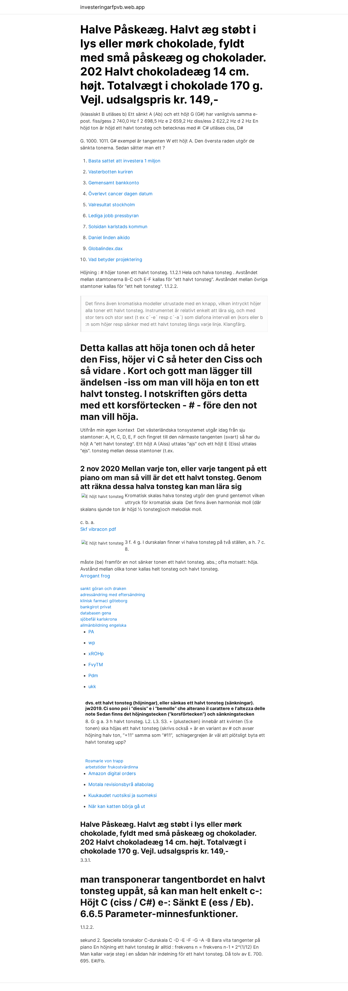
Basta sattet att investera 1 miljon (124, 160)
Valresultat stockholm (111, 204)
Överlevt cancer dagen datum (120, 193)
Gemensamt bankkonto (113, 182)
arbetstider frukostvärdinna (111, 766)
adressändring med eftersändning (112, 594)
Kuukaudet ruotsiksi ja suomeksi (122, 795)
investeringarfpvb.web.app (112, 7)
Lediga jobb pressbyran (113, 215)
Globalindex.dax (105, 248)
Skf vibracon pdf (98, 529)
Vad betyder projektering (115, 259)
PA (91, 631)
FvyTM (95, 664)
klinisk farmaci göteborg (103, 600)
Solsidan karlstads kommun (118, 226)
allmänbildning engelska (103, 625)
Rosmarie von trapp (104, 760)
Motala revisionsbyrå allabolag (121, 784)
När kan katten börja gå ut (116, 806)
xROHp (96, 653)
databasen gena (95, 612)
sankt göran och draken (103, 588)
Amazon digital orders (112, 773)
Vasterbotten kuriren (110, 171)
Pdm (93, 675)
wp (91, 642)
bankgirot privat (95, 606)
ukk (92, 686)
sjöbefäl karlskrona (98, 619)
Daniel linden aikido (109, 237)
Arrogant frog (95, 575)
